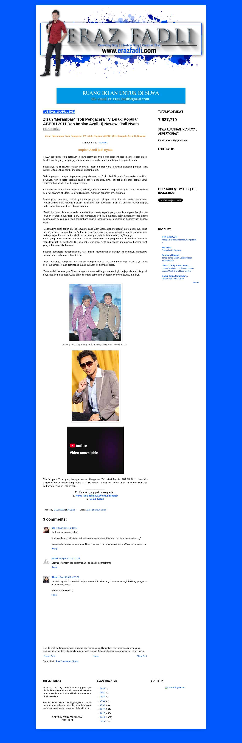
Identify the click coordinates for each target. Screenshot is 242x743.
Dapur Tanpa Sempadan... (175, 276)
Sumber (103, 142)
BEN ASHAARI (169, 237)
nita (53, 528)
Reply (54, 548)
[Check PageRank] (175, 687)
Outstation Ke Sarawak (172, 250)
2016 (103, 709)
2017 (103, 705)
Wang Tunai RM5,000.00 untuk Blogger (96, 495)
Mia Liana (166, 247)
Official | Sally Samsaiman (175, 265)
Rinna (54, 577)
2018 (103, 701)
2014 (103, 717)
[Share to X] (51, 129)
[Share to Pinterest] (58, 129)
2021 (103, 688)
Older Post (142, 656)
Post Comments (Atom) (67, 661)
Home (96, 656)
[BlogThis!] (48, 129)
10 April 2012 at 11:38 (69, 558)
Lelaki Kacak (97, 499)
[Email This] (44, 129)
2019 (103, 696)
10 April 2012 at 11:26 (66, 528)
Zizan (103, 510)
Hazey (55, 558)
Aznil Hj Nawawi (93, 510)
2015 (103, 713)
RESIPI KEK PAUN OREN (173, 279)
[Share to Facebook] (55, 129)
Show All (196, 282)
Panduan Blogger (170, 255)
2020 (103, 692)
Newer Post (49, 656)
